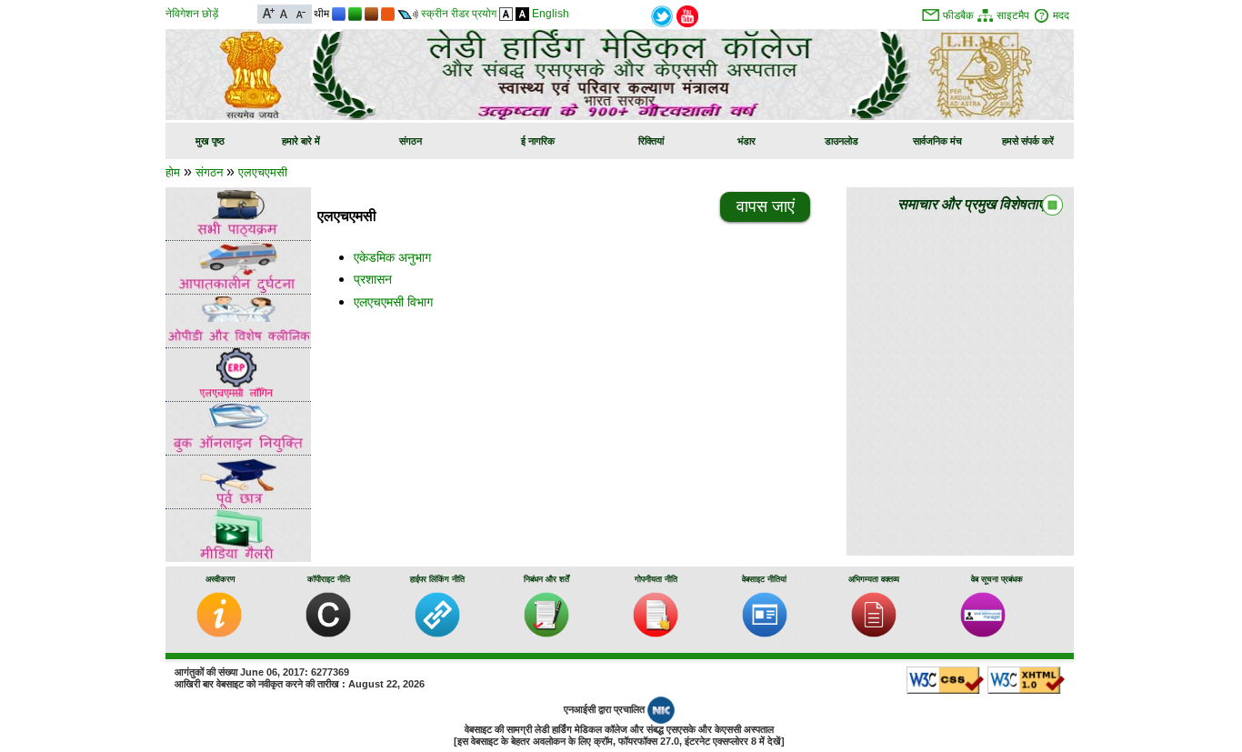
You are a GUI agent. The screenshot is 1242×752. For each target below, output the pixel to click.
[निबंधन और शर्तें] (546, 633)
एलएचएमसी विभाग (393, 302)
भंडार (746, 140)
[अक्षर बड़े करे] (269, 12)
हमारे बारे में (301, 140)
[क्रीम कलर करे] (388, 13)
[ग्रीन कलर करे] (355, 13)
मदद (1061, 15)
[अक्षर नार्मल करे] (284, 12)
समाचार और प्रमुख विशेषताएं (971, 204)
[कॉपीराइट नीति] (328, 633)
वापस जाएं (765, 206)
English (550, 13)
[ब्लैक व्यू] (522, 13)
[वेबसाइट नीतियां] (764, 633)
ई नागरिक (538, 140)
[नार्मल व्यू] (506, 13)
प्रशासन (373, 279)
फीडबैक (958, 15)
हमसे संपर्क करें (1028, 140)
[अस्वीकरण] (219, 633)
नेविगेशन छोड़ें (191, 13)
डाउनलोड (841, 140)
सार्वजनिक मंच (937, 140)
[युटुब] (687, 15)
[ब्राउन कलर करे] (371, 13)
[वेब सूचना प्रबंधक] (983, 633)
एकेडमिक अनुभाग (392, 257)
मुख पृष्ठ (210, 140)
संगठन (410, 140)
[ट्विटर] (662, 15)
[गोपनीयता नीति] (655, 633)
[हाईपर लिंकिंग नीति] (437, 633)
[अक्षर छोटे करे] (299, 12)
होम (172, 172)
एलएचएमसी (262, 172)
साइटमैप (1013, 15)
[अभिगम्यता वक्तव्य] (873, 633)
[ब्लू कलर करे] (339, 13)
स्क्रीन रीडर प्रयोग (458, 13)
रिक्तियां (651, 140)
